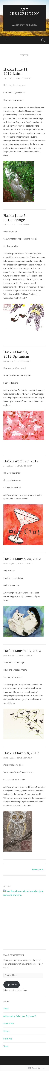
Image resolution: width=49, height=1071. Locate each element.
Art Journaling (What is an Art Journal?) (19, 1016)
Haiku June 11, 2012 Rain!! (15, 71)
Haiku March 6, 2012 (21, 753)
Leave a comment (23, 78)
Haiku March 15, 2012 (22, 650)
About (6, 1009)
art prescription (24, 11)
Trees (5, 1046)
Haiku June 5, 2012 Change (14, 217)
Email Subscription (13, 955)
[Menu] (8, 40)
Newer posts (39, 869)
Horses (6, 1031)
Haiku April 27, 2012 (21, 461)
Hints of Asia (8, 1024)
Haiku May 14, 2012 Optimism (16, 354)
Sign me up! (12, 985)
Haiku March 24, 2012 (22, 558)
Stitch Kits (7, 1039)
